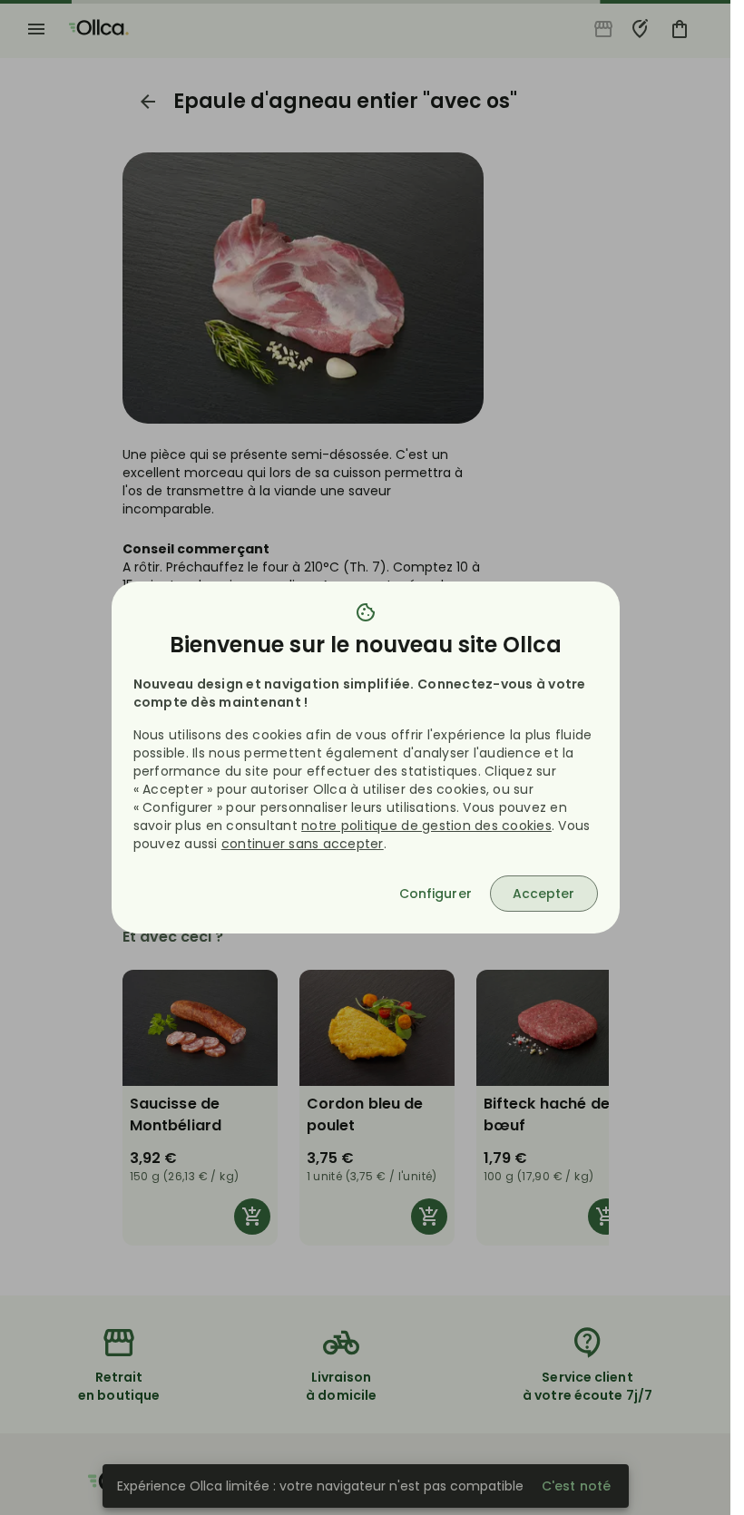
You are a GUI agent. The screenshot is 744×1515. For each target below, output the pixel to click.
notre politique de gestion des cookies (426, 825)
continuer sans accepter (302, 844)
